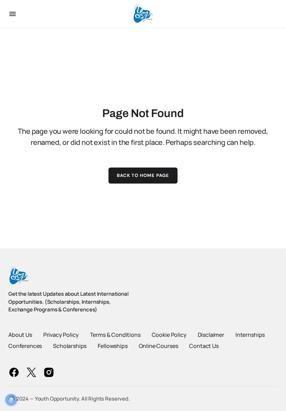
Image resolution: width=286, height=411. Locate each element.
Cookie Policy (169, 335)
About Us (20, 335)
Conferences (25, 346)
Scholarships (69, 346)
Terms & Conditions (115, 335)
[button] (12, 14)
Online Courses (158, 346)
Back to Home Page (143, 175)
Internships (250, 335)
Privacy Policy (61, 335)
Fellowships (112, 346)
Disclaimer (211, 335)
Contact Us (203, 346)
